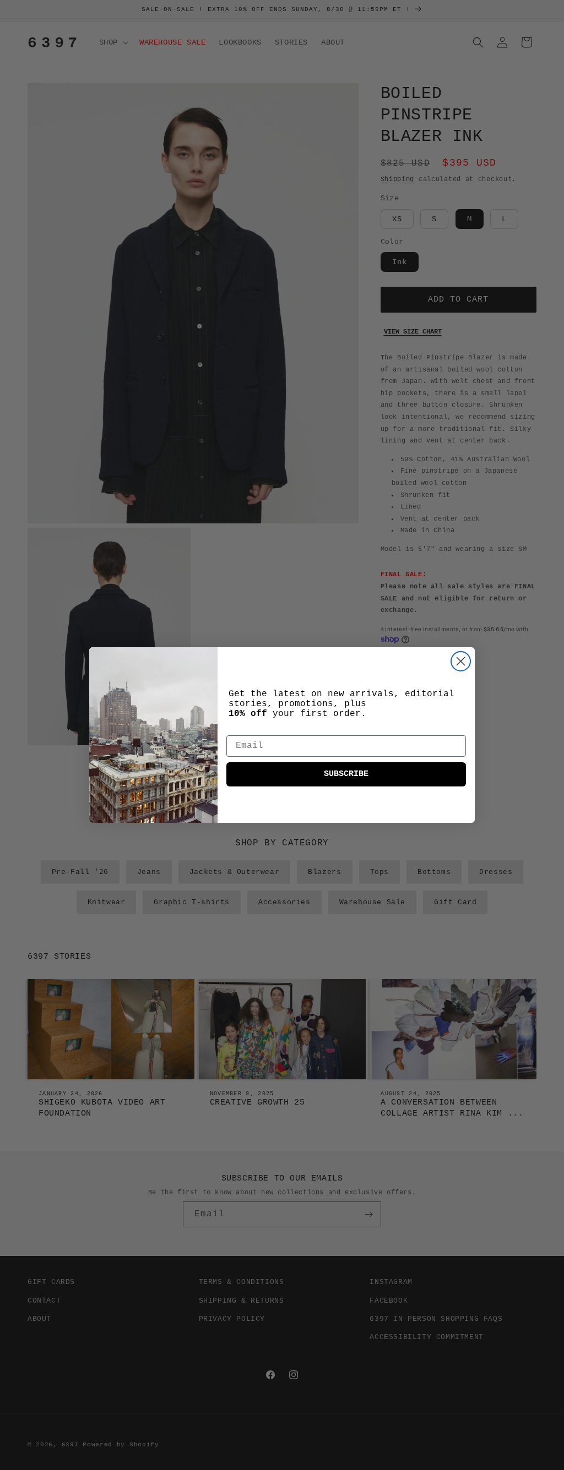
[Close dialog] (460, 661)
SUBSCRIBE (346, 774)
